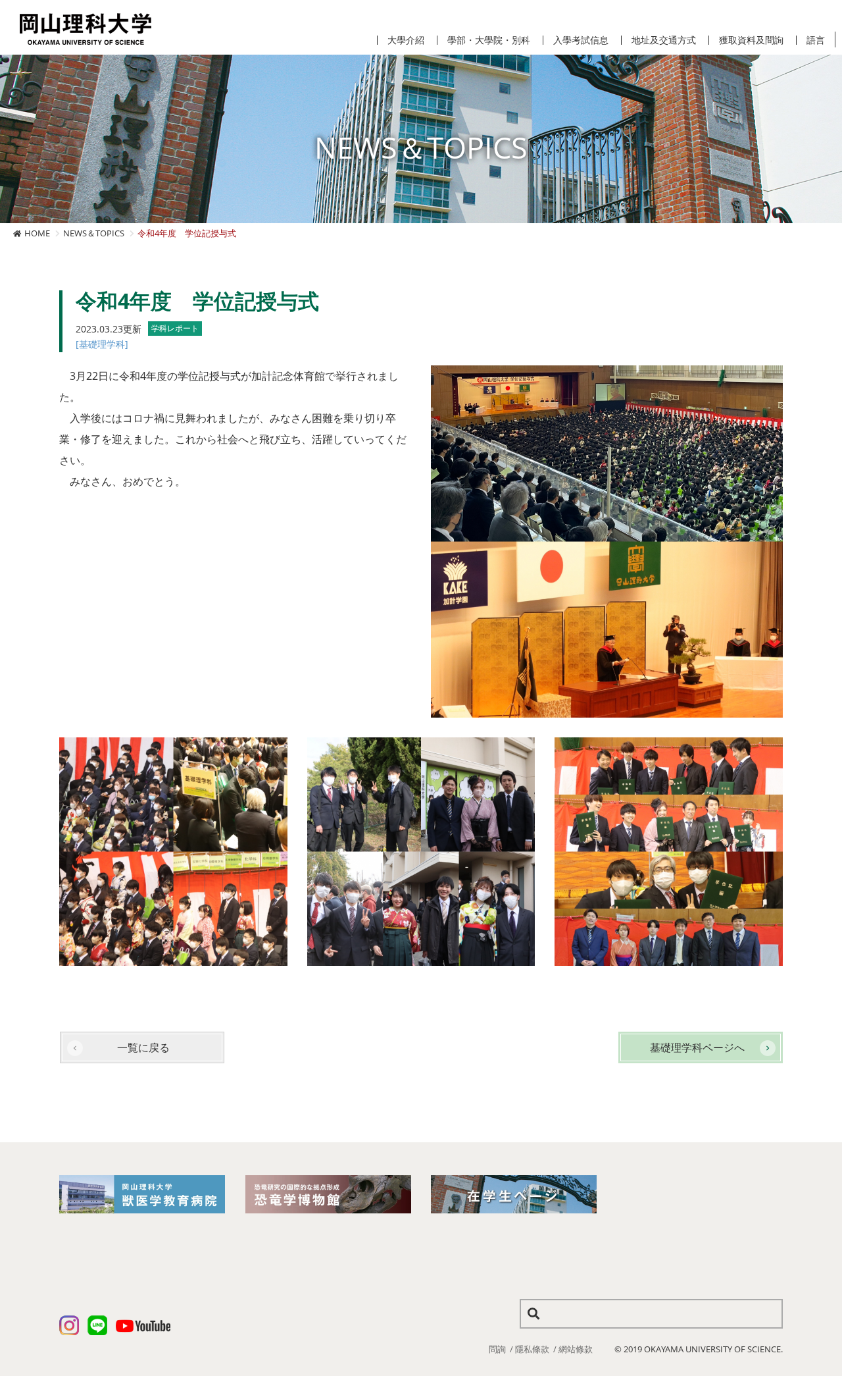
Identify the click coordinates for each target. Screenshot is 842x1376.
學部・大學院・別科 (488, 40)
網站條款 (575, 1349)
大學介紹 (405, 40)
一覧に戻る (143, 1047)
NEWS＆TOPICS (93, 233)
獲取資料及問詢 (751, 40)
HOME (37, 233)
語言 (815, 40)
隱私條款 (532, 1349)
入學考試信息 (580, 40)
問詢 (497, 1349)
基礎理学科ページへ (697, 1047)
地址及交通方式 (664, 40)
